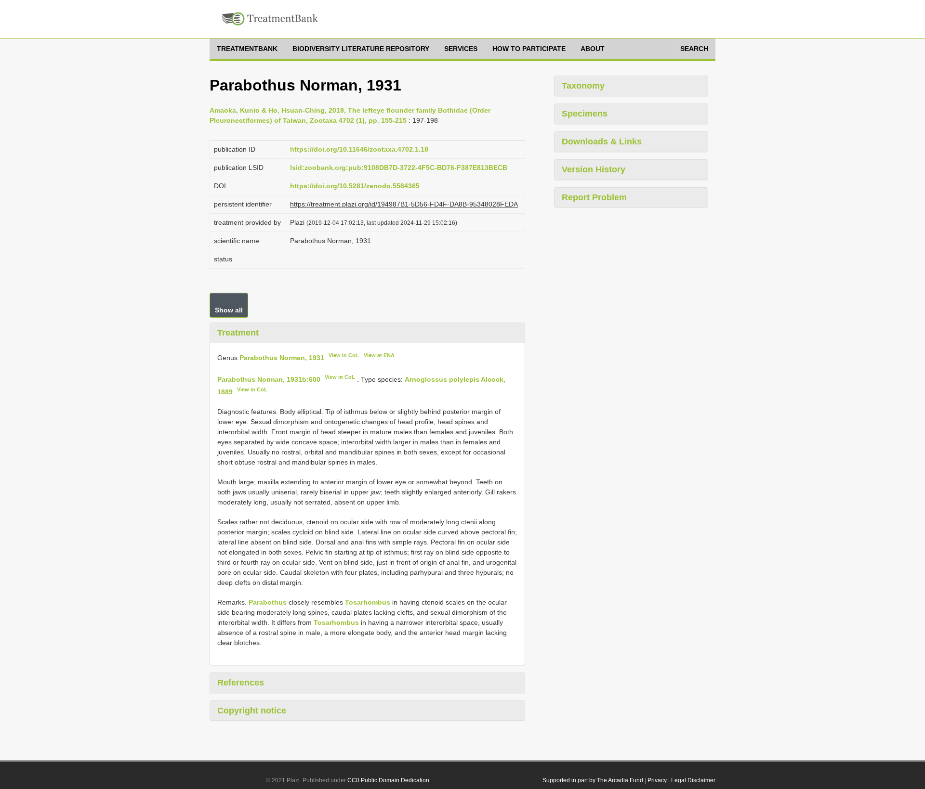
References (240, 682)
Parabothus (268, 602)
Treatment (238, 332)
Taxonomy (583, 86)
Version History (593, 169)
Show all (229, 310)
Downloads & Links (602, 141)
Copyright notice (251, 710)
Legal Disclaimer (693, 780)
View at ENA (379, 355)
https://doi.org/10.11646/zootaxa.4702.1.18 (359, 149)
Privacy (657, 780)
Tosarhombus (367, 602)
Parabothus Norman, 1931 (281, 357)
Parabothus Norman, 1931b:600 (268, 379)
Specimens (585, 113)
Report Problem (594, 197)
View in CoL (344, 355)
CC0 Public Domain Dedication (388, 780)
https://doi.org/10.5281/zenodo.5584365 (355, 186)
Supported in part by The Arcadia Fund (592, 780)
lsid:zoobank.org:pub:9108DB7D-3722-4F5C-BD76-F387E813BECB (398, 167)
